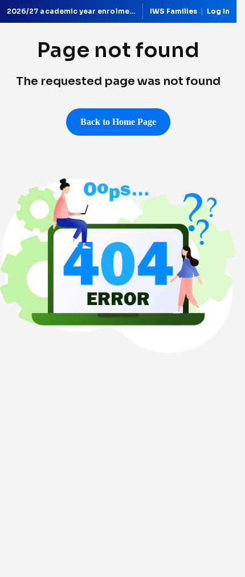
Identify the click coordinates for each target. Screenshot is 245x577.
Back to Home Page (118, 122)
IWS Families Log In (190, 11)
